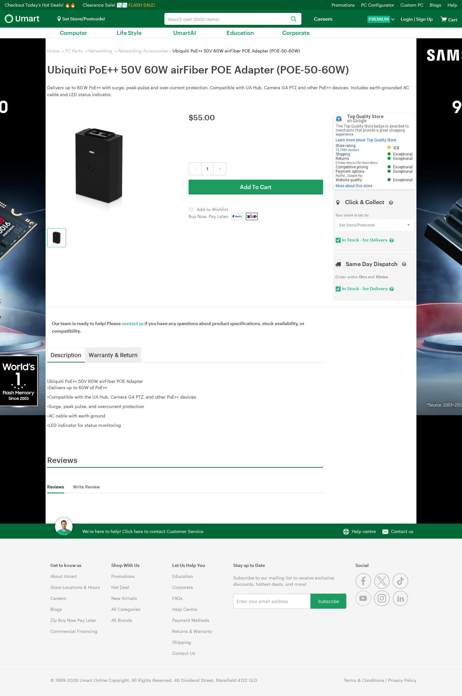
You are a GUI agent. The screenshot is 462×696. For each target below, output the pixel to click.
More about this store (354, 186)
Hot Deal (120, 587)
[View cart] (444, 19)
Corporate (296, 32)
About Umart (63, 576)
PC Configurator (377, 5)
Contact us (402, 531)
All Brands (121, 620)
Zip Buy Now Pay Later (73, 620)
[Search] (293, 19)
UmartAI (184, 32)
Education (240, 32)
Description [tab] (66, 354)
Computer (73, 32)
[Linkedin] (401, 604)
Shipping (181, 642)
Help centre (364, 531)
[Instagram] (383, 604)
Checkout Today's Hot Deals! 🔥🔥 (41, 5)
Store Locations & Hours (75, 587)
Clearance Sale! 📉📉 (105, 5)
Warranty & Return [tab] (113, 354)
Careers (323, 19)
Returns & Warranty (192, 631)
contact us (133, 323)
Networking (100, 50)
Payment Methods (190, 620)
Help (452, 5)
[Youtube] (364, 604)
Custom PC (411, 5)
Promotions (343, 5)
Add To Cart (256, 186)
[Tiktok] (401, 587)
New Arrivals (124, 598)
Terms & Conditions (364, 680)
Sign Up (424, 19)
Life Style (129, 32)
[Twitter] (383, 587)
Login (407, 19)
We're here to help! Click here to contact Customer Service (142, 531)
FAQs (177, 598)
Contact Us (183, 653)
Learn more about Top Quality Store (366, 140)
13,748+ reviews (347, 150)
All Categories (125, 609)
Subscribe (328, 601)
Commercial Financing (73, 631)
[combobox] (232, 19)
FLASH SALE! (142, 5)
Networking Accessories (143, 50)
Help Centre (184, 609)
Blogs (435, 5)
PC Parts (74, 50)
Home (53, 50)
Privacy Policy (402, 680)
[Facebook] (364, 587)
